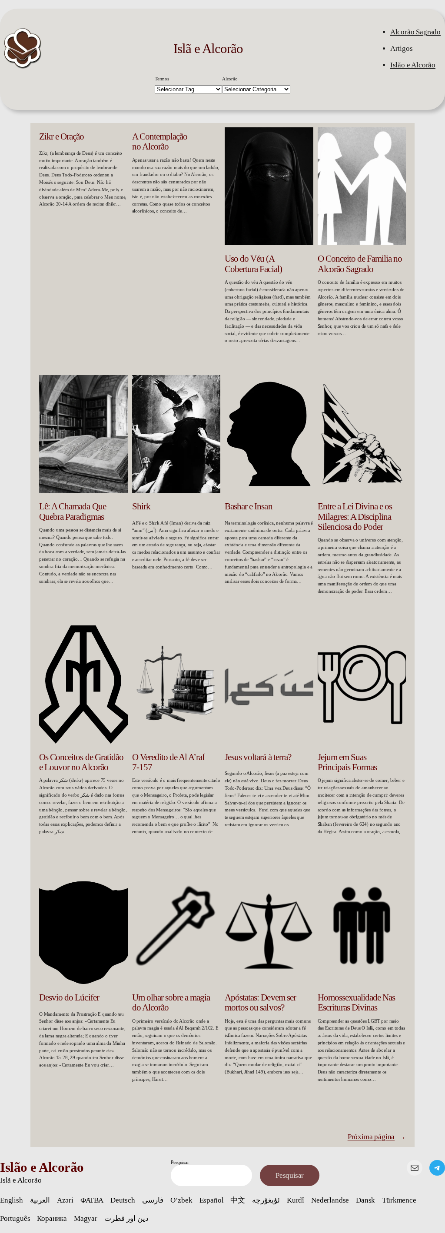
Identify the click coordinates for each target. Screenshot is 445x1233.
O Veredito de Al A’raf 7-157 (168, 762)
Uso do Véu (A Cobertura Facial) (253, 263)
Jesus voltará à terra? (258, 757)
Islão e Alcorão (412, 65)
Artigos (401, 48)
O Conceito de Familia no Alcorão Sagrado (360, 263)
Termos (162, 78)
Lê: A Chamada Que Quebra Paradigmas (72, 511)
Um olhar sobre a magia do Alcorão (171, 1002)
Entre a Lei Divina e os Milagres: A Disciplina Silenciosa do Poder (355, 517)
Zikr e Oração (61, 136)
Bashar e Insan (248, 506)
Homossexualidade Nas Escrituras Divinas (356, 1002)
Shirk (141, 506)
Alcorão (230, 78)
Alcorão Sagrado (415, 32)
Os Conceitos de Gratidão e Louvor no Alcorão (81, 762)
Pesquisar (180, 1162)
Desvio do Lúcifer (69, 997)
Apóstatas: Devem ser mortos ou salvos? (260, 1002)
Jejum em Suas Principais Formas (347, 762)
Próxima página (377, 1137)
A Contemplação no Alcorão (160, 141)
